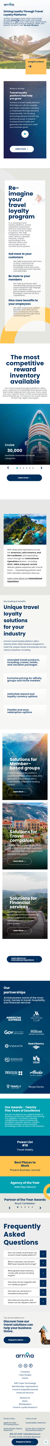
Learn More (18, 792)
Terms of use (31, 1419)
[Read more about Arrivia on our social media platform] (20, 1366)
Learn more (20, 149)
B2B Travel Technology (25, 1383)
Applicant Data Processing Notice (11, 1423)
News (25, 1401)
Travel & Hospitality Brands (25, 1390)
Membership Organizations (25, 1386)
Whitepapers (25, 1404)
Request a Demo (23, 1442)
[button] (17, 468)
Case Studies (25, 1375)
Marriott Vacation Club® (13, 25)
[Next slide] (41, 467)
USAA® (37, 23)
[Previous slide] (8, 467)
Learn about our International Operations (22, 959)
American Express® (26, 23)
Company (25, 1372)
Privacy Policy (9, 1419)
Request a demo (15, 1340)
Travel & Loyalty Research (25, 1407)
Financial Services (25, 1393)
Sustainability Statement (36, 1423)
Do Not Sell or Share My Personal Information (35, 1429)
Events (25, 1378)
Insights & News (36, 62)
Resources (25, 1398)
